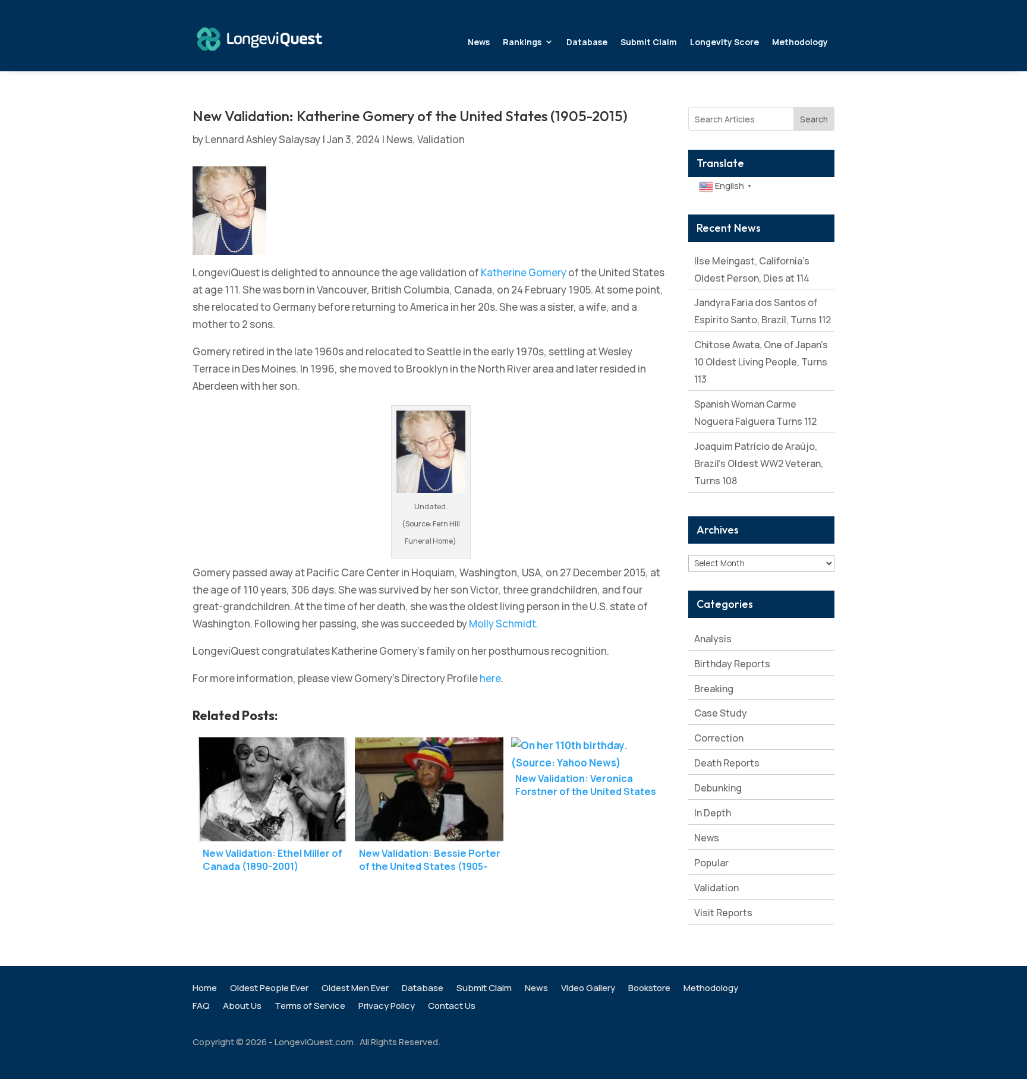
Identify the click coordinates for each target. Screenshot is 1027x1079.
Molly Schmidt (502, 623)
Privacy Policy (386, 1007)
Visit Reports (723, 912)
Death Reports (727, 762)
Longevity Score (724, 42)
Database (586, 42)
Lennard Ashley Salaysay (262, 139)
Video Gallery (588, 989)
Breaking (713, 688)
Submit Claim (648, 42)
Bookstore (649, 989)
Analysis (713, 638)
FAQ (201, 1007)
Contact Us (451, 1007)
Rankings (522, 42)
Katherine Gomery (523, 272)
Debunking (718, 787)
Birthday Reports (732, 663)
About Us (242, 1007)
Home (205, 989)
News (479, 42)
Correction (719, 737)
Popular (711, 862)
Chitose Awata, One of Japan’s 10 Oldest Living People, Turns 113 (761, 362)
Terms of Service (310, 1007)
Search (814, 119)
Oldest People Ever (269, 989)
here (490, 678)
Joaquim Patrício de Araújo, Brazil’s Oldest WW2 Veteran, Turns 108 (758, 463)
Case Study (720, 713)
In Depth (712, 812)
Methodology (800, 42)
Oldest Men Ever (355, 989)
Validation (441, 139)
